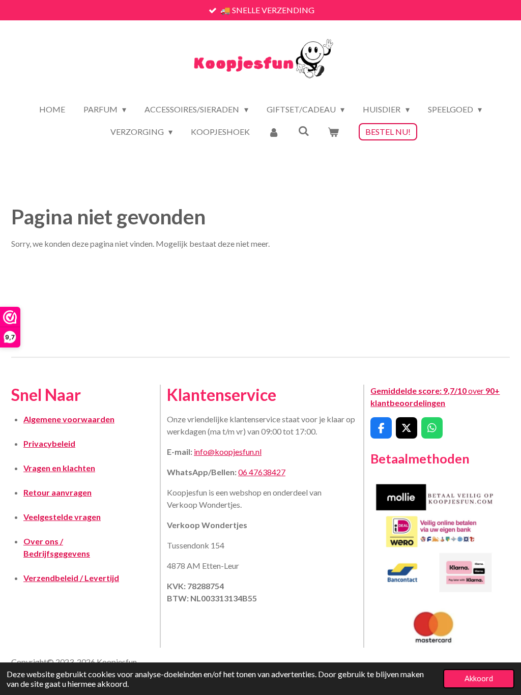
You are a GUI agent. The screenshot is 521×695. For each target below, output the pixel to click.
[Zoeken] (304, 130)
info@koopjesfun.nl (228, 451)
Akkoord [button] (479, 678)
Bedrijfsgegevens (56, 553)
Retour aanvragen (57, 492)
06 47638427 (261, 472)
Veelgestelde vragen (62, 517)
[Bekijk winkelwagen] (333, 131)
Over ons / (43, 541)
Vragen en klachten (59, 468)
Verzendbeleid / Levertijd (71, 578)
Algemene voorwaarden (68, 419)
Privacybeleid (49, 443)
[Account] (274, 131)
